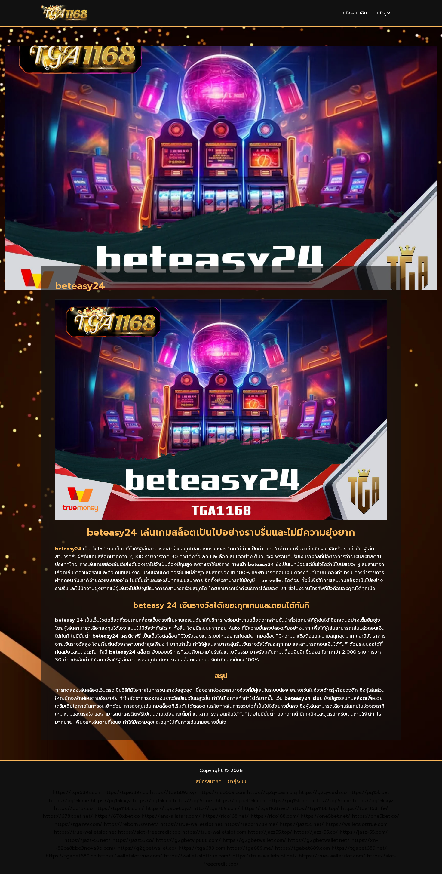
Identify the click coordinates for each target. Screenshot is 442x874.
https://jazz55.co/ (133, 840)
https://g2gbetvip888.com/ (188, 840)
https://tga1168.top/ (315, 808)
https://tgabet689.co (71, 856)
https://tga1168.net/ (266, 808)
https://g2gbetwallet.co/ (147, 848)
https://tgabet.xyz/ (169, 808)
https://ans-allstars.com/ (171, 816)
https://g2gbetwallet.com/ (254, 840)
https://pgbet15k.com (241, 800)
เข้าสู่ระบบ (387, 13)
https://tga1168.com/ (119, 808)
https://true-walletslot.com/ (332, 856)
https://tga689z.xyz (173, 792)
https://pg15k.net (193, 800)
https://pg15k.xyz (111, 800)
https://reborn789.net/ (131, 824)
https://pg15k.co (152, 800)
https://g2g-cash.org (272, 792)
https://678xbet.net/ (68, 816)
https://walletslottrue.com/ (130, 856)
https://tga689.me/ (250, 848)
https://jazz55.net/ (302, 824)
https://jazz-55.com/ (364, 832)
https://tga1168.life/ (364, 808)
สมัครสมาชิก (354, 13)
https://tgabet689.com (302, 848)
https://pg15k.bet (368, 792)
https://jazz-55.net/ (87, 840)
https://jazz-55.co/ (316, 832)
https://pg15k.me (69, 800)
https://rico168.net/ (226, 816)
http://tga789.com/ (216, 808)
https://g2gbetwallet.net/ (319, 840)
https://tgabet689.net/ (359, 848)
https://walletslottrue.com (357, 824)
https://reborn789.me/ (251, 824)
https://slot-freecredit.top (149, 832)
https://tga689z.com (77, 792)
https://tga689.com (202, 848)
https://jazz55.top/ (270, 832)
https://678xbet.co (117, 816)
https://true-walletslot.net (191, 824)
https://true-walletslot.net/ (264, 856)
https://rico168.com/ (275, 816)
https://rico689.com (221, 792)
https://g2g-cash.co (323, 792)
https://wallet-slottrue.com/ (197, 856)
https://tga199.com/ (78, 824)
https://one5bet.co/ (375, 816)
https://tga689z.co (125, 792)
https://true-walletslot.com (214, 832)
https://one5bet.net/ (325, 816)
